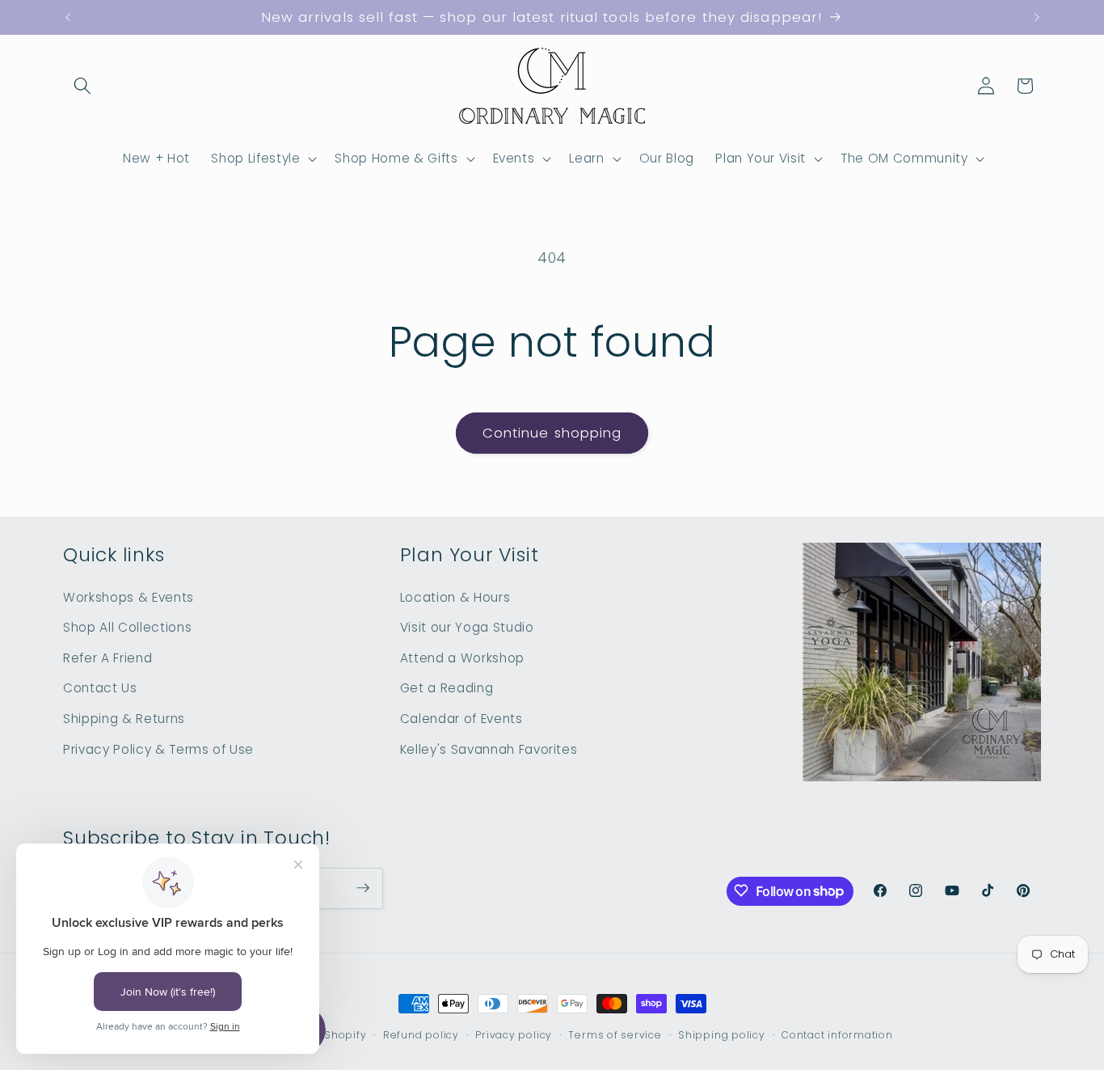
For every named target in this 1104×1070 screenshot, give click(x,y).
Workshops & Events (128, 596)
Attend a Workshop (462, 657)
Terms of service (614, 1035)
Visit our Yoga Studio (467, 627)
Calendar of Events (461, 717)
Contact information (837, 1035)
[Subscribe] (362, 888)
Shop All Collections (127, 627)
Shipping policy (721, 1035)
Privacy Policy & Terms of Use (158, 748)
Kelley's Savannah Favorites (489, 748)
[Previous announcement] (68, 18)
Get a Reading (447, 687)
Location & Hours (455, 596)
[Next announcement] (1037, 18)
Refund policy (421, 1035)
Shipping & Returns (124, 717)
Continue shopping (552, 433)
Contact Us (100, 687)
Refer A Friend (107, 657)
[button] (82, 85)
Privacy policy (513, 1035)
